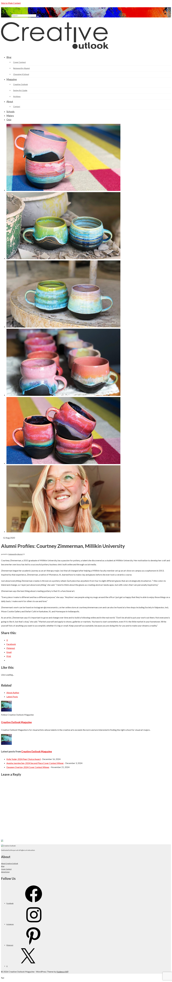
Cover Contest (6, 869)
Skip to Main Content (11, 3)
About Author (12, 692)
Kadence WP (63, 971)
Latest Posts (12, 696)
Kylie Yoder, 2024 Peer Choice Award (23, 759)
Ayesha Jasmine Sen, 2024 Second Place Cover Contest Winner (35, 763)
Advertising (5, 872)
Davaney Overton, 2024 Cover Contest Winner (27, 767)
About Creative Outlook (9, 863)
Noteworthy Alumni (15, 554)
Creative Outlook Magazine (16, 722)
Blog (2, 866)
